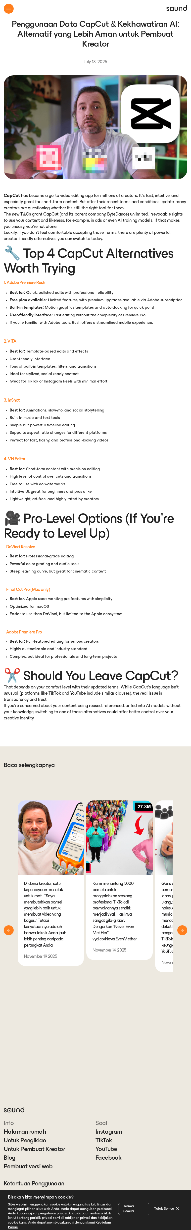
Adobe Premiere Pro (24, 632)
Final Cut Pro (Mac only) (28, 590)
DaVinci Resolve (20, 547)
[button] (9, 9)
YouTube (106, 1149)
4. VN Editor (14, 459)
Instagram (109, 1132)
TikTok (104, 1141)
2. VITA (10, 342)
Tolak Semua (164, 1208)
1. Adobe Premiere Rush (24, 283)
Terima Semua (128, 1209)
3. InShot (11, 401)
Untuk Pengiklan (25, 1141)
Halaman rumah (25, 1132)
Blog (9, 1158)
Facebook (108, 1158)
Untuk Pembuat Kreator (34, 1149)
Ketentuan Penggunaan (34, 1184)
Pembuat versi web (28, 1167)
